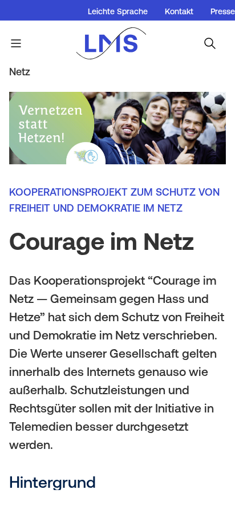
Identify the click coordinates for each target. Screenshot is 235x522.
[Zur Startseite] (117, 43)
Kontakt (179, 11)
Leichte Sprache (118, 11)
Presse (222, 11)
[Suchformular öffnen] (210, 43)
